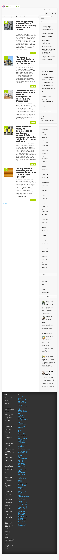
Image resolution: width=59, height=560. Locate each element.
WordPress (54, 556)
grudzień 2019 (45, 209)
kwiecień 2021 (45, 169)
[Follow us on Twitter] (46, 13)
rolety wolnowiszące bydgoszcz (22, 491)
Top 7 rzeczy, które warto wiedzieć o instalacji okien (9, 485)
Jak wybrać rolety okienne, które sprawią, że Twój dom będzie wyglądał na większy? (48, 87)
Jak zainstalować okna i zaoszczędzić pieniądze (9, 410)
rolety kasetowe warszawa (21, 472)
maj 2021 (44, 166)
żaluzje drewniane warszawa (22, 519)
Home (5, 9)
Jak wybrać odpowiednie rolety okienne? (9, 533)
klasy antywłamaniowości (24, 406)
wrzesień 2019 (45, 217)
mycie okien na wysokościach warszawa (23, 421)
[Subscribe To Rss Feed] (52, 13)
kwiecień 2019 (45, 230)
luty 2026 (44, 140)
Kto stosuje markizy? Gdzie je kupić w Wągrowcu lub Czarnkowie (25, 60)
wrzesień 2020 (45, 185)
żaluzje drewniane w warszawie (22, 524)
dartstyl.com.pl (24, 32)
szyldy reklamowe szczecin (48, 82)
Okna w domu (45, 91)
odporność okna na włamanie (21, 427)
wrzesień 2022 (45, 164)
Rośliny (40, 9)
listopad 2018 (45, 243)
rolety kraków (22, 476)
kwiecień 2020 (45, 198)
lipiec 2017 (44, 262)
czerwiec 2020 (45, 193)
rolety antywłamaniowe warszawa (23, 453)
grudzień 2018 (45, 240)
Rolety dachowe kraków (21, 457)
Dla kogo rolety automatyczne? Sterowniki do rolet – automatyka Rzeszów (26, 172)
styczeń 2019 (45, 238)
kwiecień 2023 (45, 158)
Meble (32, 9)
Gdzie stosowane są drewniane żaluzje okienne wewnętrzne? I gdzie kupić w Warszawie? (26, 95)
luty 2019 (44, 235)
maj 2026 (44, 132)
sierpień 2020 (45, 187)
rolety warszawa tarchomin (22, 487)
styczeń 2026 (45, 142)
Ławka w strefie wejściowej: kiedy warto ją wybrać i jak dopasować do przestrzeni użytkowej (47, 319)
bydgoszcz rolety (22, 400)
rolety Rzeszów (21, 482)
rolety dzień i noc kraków (22, 463)
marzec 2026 (45, 137)
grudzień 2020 (45, 177)
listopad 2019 (45, 211)
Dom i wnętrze (20, 9)
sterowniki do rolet (23, 507)
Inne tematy (27, 9)
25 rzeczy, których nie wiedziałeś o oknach (9, 547)
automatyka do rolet (22, 397)
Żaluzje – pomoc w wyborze (48, 106)
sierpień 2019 (45, 219)
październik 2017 (45, 254)
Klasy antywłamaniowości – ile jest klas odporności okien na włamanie (9, 451)
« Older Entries (5, 203)
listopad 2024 (45, 148)
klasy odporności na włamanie (22, 410)
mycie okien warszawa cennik (22, 424)
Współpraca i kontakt (12, 9)
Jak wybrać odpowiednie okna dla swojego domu (9, 443)
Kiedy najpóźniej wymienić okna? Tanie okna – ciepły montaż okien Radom (26, 25)
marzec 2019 (45, 232)
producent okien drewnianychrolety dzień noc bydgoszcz (22, 440)
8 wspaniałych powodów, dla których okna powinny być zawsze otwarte (48, 101)
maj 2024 (44, 156)
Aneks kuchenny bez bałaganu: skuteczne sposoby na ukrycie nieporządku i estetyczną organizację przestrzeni (47, 43)
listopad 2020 (45, 179)
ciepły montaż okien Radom (22, 403)
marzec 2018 (45, 251)
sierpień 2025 (45, 145)
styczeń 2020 (45, 206)
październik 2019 (45, 214)
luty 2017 (44, 269)
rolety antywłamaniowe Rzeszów (24, 449)
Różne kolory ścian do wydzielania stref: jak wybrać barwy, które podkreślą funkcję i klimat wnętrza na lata (48, 339)
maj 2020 (44, 195)
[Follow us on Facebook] (49, 13)
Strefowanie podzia (46, 9)
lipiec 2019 (44, 222)
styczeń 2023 (45, 161)
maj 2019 (44, 227)
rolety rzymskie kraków (22, 484)
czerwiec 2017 (45, 264)
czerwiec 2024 (45, 153)
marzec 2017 (45, 267)
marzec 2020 (45, 201)
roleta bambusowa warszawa (21, 443)
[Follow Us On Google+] (55, 13)
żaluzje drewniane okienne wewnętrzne (22, 513)
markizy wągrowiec (21, 417)
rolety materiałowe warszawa (22, 478)
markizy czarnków (21, 414)
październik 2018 (45, 246)
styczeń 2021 (45, 174)
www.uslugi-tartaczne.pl (47, 333)
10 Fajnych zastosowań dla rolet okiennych (8, 437)
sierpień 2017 (45, 259)
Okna (36, 9)
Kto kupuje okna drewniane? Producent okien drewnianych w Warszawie (8, 502)
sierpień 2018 (45, 248)
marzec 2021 (45, 171)
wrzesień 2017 (45, 256)
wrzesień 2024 (45, 150)
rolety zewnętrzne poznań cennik (22, 500)
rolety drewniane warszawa (22, 460)
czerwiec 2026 (45, 129)
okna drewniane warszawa (21, 431)
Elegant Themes (42, 556)
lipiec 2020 (44, 190)
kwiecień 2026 (45, 134)
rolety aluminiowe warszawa (22, 445)
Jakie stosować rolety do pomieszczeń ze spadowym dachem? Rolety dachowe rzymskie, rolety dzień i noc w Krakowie (26, 133)
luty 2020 (44, 203)
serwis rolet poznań (22, 503)
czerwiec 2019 (45, 224)
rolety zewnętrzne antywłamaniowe (23, 495)
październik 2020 (45, 182)
